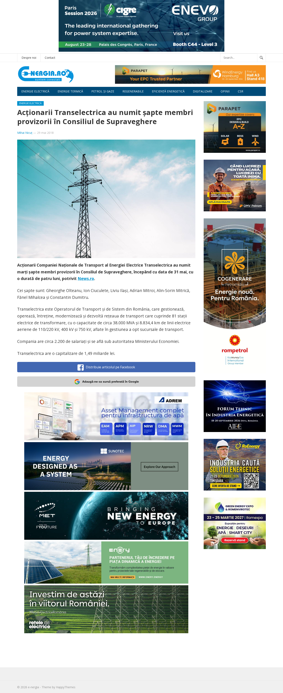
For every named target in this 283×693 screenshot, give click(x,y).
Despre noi (29, 58)
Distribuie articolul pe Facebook (110, 367)
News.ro (86, 278)
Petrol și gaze (102, 91)
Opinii (225, 91)
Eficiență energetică (168, 91)
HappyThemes (65, 687)
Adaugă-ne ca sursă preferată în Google (110, 381)
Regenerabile (133, 91)
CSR (240, 91)
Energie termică (70, 91)
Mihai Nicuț (24, 133)
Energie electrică (35, 91)
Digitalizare (202, 91)
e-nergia (33, 687)
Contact (50, 58)
